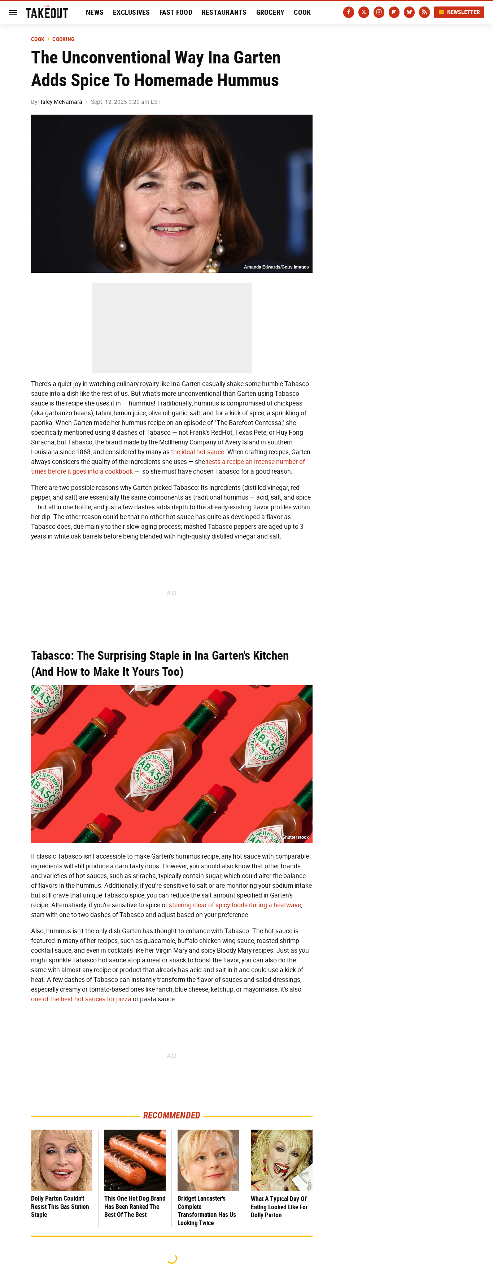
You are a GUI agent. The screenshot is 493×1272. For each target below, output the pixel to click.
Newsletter (463, 12)
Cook (302, 12)
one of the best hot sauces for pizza (81, 999)
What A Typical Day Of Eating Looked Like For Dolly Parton (279, 1207)
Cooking (63, 39)
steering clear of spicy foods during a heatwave (235, 905)
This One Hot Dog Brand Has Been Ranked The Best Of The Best (135, 1206)
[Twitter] (363, 12)
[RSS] (424, 12)
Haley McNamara (60, 101)
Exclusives (131, 12)
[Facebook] (348, 12)
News (95, 12)
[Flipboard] (394, 12)
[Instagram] (379, 12)
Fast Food (176, 12)
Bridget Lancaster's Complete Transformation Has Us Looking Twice (207, 1211)
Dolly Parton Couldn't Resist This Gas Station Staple (60, 1206)
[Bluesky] (409, 12)
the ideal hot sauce (197, 452)
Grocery (270, 12)
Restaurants (224, 12)
